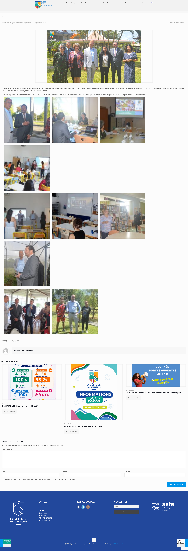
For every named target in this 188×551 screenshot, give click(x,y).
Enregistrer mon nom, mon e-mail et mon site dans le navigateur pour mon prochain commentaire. (40, 479)
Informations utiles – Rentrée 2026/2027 (83, 426)
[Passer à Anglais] (152, 3)
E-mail (66, 471)
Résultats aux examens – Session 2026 (20, 406)
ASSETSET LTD (118, 544)
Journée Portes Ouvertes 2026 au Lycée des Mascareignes (153, 393)
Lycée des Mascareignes (20, 23)
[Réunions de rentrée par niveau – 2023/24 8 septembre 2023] (5, 543)
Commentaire (7, 449)
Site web (127, 471)
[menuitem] (62, 7)
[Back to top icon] (94, 540)
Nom (4, 471)
